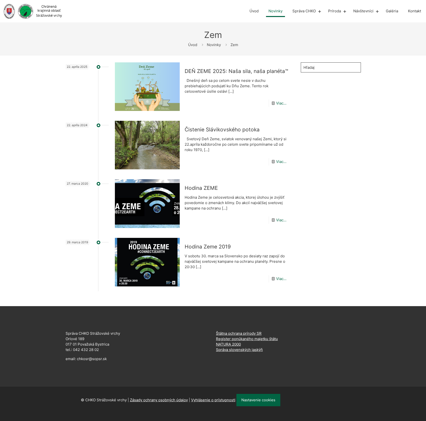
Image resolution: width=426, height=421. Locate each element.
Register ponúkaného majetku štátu (247, 338)
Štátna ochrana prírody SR (239, 333)
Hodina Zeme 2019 (208, 247)
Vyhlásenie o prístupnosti (213, 400)
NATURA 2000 (228, 344)
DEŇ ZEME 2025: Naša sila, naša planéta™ (236, 71)
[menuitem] (319, 11)
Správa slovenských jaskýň (239, 349)
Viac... (281, 103)
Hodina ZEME (201, 188)
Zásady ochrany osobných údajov (159, 400)
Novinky (214, 44)
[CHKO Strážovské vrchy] (33, 11)
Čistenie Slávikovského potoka (222, 129)
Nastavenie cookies (258, 400)
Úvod (192, 44)
